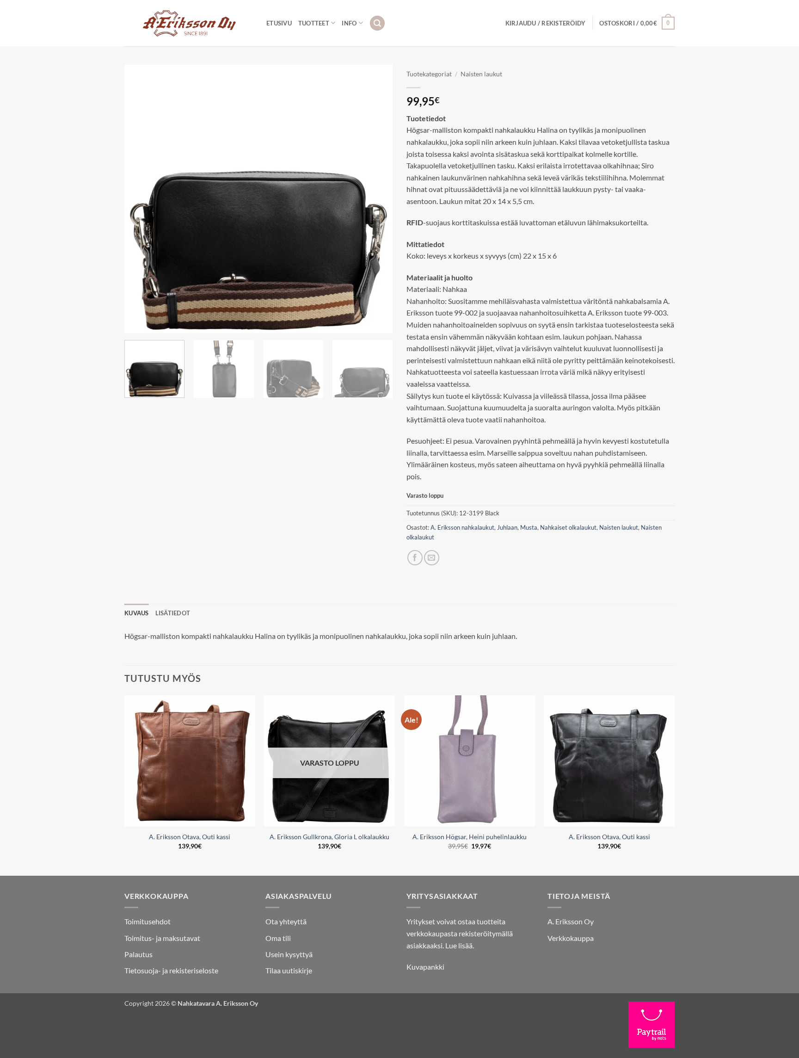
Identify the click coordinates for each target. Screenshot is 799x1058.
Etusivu (279, 23)
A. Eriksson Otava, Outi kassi (189, 837)
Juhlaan (507, 527)
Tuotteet (313, 23)
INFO (349, 23)
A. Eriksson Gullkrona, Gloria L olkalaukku (329, 837)
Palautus (138, 954)
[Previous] (141, 199)
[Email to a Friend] (431, 557)
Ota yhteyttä (286, 921)
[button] (377, 23)
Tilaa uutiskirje (288, 970)
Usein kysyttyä (289, 954)
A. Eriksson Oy (570, 921)
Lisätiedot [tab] (173, 613)
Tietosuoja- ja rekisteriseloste (171, 970)
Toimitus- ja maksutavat (162, 938)
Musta (528, 527)
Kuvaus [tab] (136, 613)
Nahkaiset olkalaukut (568, 527)
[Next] (375, 199)
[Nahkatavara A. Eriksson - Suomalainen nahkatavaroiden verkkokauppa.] (188, 23)
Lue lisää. (459, 945)
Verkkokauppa (570, 938)
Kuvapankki (425, 966)
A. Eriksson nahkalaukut (462, 527)
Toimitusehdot (147, 921)
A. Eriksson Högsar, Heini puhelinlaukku (469, 837)
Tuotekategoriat (429, 74)
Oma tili (278, 938)
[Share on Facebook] (415, 557)
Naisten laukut (481, 74)
